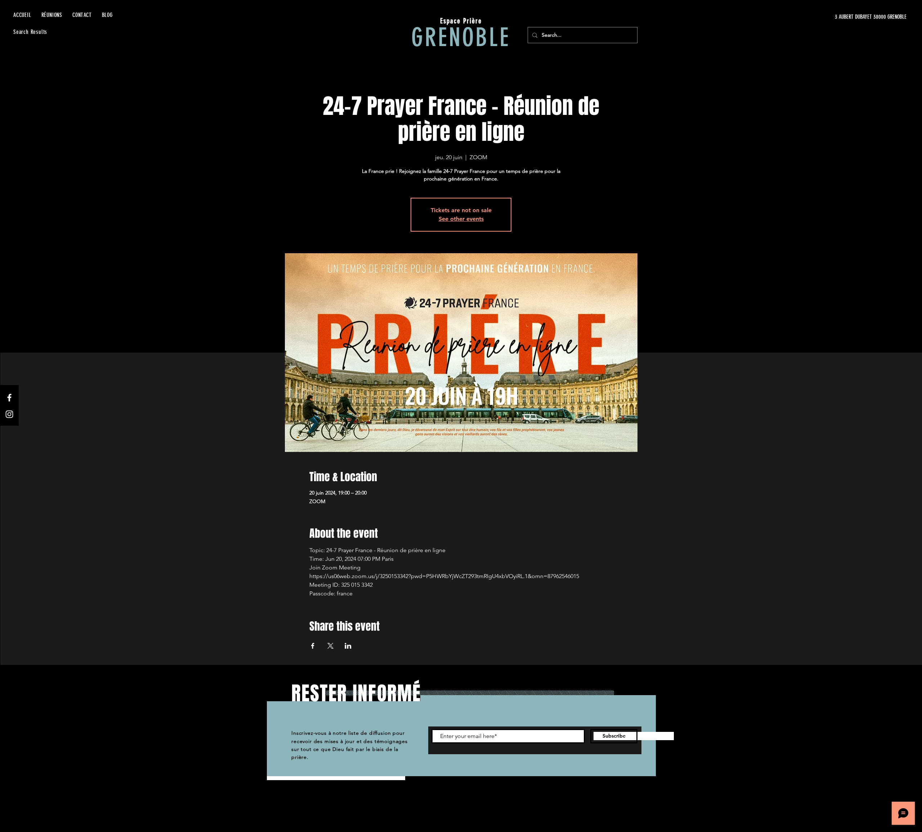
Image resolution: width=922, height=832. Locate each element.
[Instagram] (9, 414)
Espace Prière (461, 21)
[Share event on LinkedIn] (348, 646)
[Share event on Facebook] (312, 646)
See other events (461, 218)
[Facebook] (9, 398)
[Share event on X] (330, 646)
